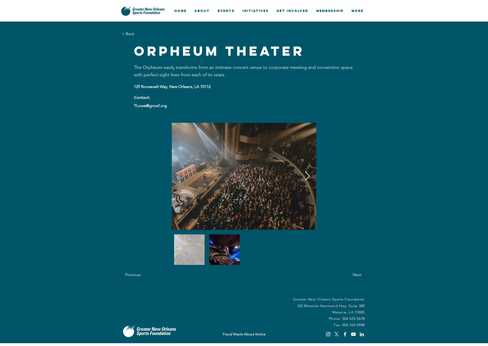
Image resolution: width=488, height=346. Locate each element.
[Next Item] (307, 176)
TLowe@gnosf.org (150, 105)
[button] (202, 11)
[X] (337, 334)
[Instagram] (328, 334)
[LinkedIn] (362, 334)
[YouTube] (353, 334)
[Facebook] (345, 334)
